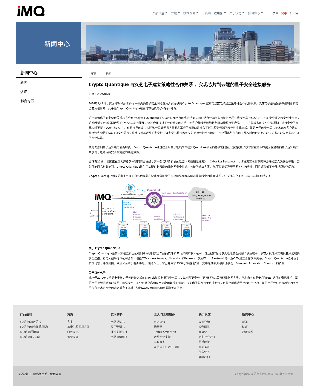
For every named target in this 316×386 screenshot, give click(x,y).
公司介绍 (204, 322)
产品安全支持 (162, 337)
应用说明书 (118, 327)
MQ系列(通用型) (30, 332)
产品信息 (160, 15)
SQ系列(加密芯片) (31, 322)
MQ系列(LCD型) (30, 337)
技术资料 (191, 15)
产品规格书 (118, 322)
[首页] (31, 11)
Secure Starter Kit (165, 332)
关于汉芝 (237, 15)
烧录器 (158, 327)
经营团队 (204, 327)
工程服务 (159, 342)
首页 (93, 74)
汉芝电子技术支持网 (166, 347)
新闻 (23, 82)
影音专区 (27, 101)
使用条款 (55, 374)
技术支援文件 (119, 332)
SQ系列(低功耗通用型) (34, 327)
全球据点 (204, 347)
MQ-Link (159, 322)
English (295, 13)
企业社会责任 (207, 337)
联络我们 (204, 357)
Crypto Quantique (193, 103)
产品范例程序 (119, 337)
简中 (284, 13)
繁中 (276, 13)
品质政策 (204, 342)
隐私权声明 (40, 374)
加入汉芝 (204, 352)
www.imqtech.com (154, 288)
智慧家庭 (72, 337)
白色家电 (72, 332)
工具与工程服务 (214, 15)
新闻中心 (255, 15)
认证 (23, 91)
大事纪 (203, 332)
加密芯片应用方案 (78, 327)
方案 (175, 15)
